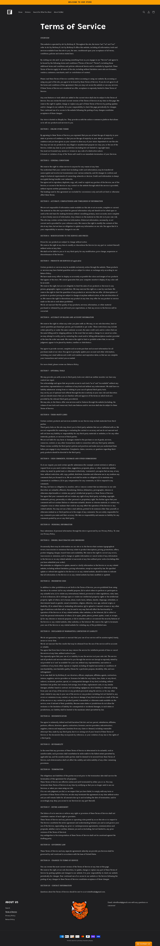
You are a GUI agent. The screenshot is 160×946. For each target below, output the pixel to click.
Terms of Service (11, 912)
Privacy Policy (10, 916)
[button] (143, 12)
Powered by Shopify (88, 940)
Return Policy (10, 919)
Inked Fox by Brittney (77, 940)
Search (7, 908)
